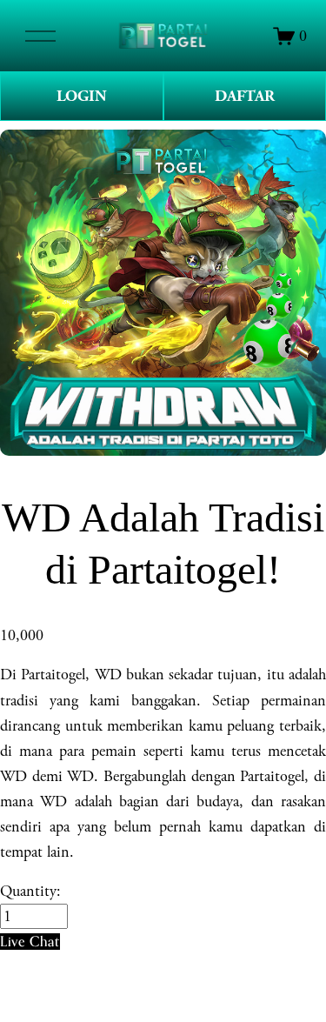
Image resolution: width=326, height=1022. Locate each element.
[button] (30, 941)
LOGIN (82, 96)
